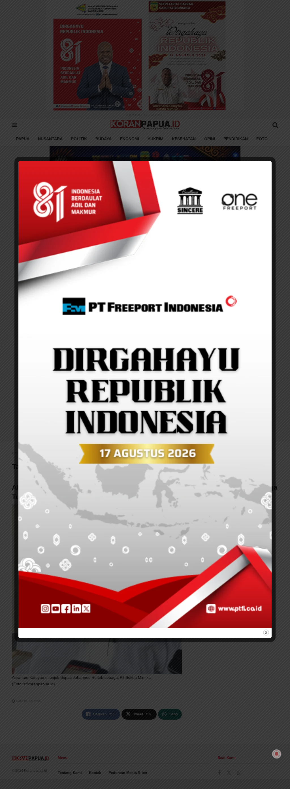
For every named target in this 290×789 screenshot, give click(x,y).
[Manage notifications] (276, 753)
